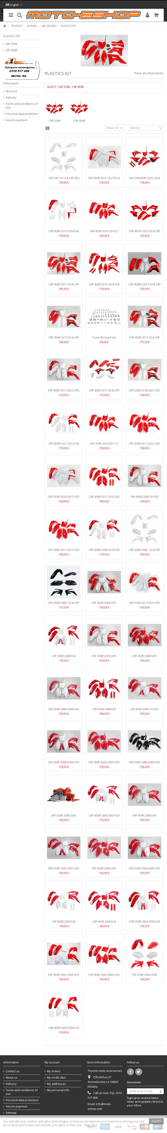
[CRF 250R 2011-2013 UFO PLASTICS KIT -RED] (63, 529)
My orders (53, 1071)
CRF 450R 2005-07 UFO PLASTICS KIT (144, 711)
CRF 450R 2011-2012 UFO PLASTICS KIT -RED (144, 445)
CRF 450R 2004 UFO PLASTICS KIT (144, 817)
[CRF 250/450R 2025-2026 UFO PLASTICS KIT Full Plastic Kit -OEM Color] (144, 157)
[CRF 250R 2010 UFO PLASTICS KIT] (104, 635)
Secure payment (16, 120)
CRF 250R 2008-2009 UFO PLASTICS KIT (63, 711)
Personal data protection (22, 114)
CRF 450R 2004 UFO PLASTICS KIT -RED (104, 870)
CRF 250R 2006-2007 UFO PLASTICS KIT (63, 870)
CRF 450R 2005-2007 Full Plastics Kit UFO (104, 817)
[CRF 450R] (79, 107)
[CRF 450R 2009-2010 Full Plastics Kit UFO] (104, 529)
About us (11, 91)
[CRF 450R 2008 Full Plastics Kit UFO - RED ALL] (104, 688)
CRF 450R (79, 121)
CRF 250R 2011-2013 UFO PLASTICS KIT (144, 604)
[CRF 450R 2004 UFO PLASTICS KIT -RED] (104, 848)
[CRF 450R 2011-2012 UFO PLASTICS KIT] (63, 370)
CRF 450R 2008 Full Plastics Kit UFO (63, 658)
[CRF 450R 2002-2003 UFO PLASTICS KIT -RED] (104, 954)
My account (52, 1062)
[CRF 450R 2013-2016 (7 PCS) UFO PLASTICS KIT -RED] (104, 210)
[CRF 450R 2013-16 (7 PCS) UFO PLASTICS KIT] (104, 157)
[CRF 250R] (55, 107)
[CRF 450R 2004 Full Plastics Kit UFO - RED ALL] (104, 901)
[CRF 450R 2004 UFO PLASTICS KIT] (144, 795)
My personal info (58, 1090)
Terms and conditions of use (22, 105)
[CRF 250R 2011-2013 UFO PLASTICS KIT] (144, 582)
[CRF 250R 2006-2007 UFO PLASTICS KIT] (63, 848)
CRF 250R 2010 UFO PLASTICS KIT (104, 658)
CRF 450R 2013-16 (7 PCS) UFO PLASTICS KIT (104, 180)
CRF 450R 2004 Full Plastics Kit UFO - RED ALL (104, 923)
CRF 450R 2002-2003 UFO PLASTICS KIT (63, 976)
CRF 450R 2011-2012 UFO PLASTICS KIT (63, 392)
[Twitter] (138, 1071)
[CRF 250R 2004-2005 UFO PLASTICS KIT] (144, 848)
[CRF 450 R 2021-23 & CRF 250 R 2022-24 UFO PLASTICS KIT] (144, 210)
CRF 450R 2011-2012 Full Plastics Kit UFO (63, 445)
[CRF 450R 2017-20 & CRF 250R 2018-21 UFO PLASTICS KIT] (63, 317)
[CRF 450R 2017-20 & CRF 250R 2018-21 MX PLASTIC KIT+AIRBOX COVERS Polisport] (104, 370)
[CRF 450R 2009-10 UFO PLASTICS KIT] (144, 476)
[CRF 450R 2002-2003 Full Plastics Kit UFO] (63, 1007)
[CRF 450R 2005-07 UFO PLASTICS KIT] (144, 688)
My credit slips (56, 1077)
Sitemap (11, 1113)
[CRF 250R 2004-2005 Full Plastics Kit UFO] (144, 901)
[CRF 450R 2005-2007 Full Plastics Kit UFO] (104, 795)
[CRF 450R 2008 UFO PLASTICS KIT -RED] (144, 635)
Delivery (11, 97)
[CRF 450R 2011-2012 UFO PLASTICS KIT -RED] (144, 423)
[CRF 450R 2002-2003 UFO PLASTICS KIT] (63, 954)
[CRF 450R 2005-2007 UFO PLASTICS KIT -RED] (104, 741)
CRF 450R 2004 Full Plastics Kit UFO (63, 923)
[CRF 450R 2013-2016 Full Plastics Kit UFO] (63, 210)
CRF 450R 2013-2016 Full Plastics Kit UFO (63, 233)
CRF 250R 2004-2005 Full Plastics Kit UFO (144, 923)
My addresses (56, 1084)
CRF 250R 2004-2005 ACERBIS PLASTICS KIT (144, 976)
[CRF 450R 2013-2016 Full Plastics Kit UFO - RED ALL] (104, 263)
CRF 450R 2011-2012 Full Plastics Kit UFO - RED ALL (104, 498)
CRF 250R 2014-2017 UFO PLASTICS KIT (63, 498)
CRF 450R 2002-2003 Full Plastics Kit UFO (63, 1029)
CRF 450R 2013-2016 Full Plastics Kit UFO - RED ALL (104, 286)
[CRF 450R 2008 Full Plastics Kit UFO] (63, 635)
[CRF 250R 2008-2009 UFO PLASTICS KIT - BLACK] (144, 741)
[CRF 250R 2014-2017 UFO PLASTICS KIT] (63, 476)
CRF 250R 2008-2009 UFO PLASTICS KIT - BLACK (144, 764)
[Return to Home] (4, 26)
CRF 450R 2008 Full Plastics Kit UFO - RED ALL (104, 711)
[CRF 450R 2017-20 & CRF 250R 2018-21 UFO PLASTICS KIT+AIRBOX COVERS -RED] (63, 263)
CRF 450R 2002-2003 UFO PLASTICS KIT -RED (104, 976)
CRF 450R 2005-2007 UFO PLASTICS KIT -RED (104, 764)
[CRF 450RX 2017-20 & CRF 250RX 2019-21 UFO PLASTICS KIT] (144, 263)
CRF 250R (54, 121)
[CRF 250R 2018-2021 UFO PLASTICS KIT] (144, 370)
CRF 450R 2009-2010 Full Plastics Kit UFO (104, 551)
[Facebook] (130, 1071)
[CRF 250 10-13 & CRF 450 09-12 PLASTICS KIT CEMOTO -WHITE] (63, 157)
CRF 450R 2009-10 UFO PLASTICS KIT (144, 498)
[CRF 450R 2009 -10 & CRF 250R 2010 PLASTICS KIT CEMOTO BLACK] (63, 582)
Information (11, 83)
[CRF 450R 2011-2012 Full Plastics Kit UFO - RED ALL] (104, 476)
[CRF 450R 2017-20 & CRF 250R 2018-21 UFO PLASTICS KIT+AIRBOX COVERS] (144, 317)
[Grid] (47, 128)
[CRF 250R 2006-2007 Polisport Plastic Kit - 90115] (63, 795)
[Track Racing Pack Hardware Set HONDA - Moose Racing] (104, 317)
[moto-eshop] (83, 15)
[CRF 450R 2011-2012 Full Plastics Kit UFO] (63, 423)
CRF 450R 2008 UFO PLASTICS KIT (104, 604)
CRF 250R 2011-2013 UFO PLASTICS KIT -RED (63, 551)
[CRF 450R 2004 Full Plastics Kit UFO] (63, 901)
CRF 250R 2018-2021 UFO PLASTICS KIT (144, 392)
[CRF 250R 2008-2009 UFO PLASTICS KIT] (63, 688)
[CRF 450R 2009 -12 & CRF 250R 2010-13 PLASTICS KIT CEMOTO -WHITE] (144, 529)
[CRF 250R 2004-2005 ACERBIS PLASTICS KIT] (144, 954)
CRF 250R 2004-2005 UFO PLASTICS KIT (144, 870)
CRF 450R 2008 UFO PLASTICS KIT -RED (144, 658)
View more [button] (90, 1125)
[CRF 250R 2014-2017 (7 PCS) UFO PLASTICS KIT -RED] (104, 423)
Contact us (13, 1071)
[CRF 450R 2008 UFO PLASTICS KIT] (104, 582)
